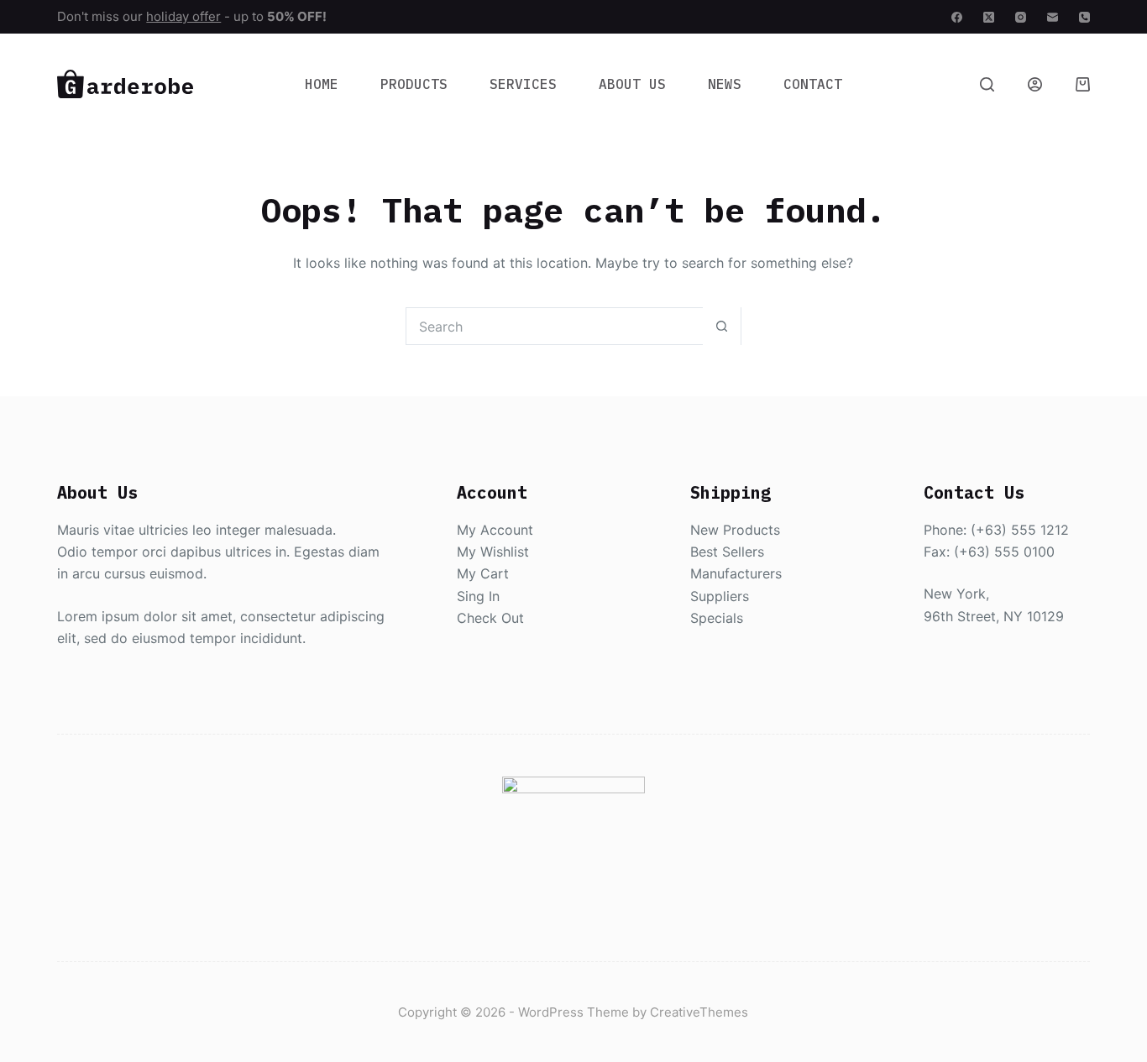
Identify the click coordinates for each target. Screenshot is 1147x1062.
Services (523, 84)
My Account (495, 529)
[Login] (1035, 84)
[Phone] (1084, 17)
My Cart (483, 573)
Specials (716, 617)
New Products (735, 529)
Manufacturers (736, 573)
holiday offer (183, 16)
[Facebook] (956, 17)
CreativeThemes (699, 1012)
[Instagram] (1020, 17)
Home (321, 84)
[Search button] (722, 326)
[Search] (987, 84)
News (724, 84)
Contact (812, 84)
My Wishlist (493, 551)
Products (414, 84)
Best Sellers (727, 551)
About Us (632, 84)
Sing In (478, 596)
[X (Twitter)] (988, 17)
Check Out (490, 617)
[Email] (1052, 17)
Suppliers (719, 596)
